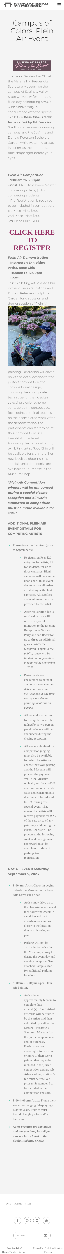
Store (28, 1204)
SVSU (8, 1204)
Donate (18, 1204)
